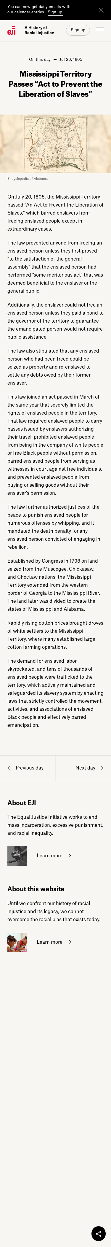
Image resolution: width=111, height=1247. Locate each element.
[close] (101, 10)
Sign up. (55, 12)
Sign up (78, 30)
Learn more (49, 855)
